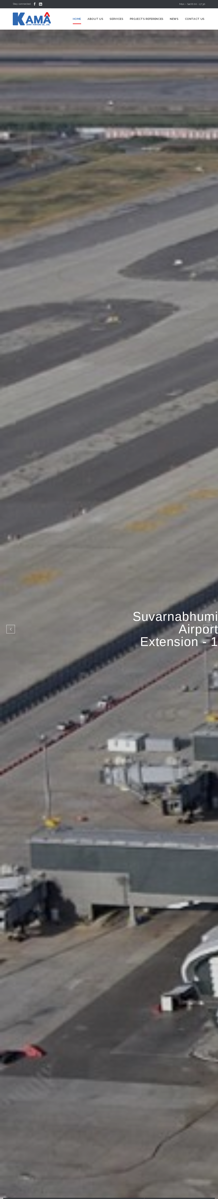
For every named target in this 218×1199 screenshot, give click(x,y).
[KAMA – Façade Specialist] (32, 19)
